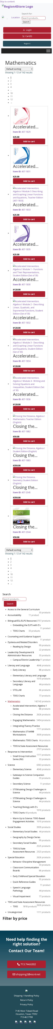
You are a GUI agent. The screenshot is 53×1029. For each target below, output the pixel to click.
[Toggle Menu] (48, 51)
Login (29, 30)
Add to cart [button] (29, 141)
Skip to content (7, 1)
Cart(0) (28, 36)
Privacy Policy (26, 1004)
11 (11, 96)
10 (11, 93)
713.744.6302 (28, 964)
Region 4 (27, 43)
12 (11, 99)
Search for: (27, 13)
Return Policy (26, 1000)
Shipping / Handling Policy (26, 995)
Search (26, 21)
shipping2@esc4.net (27, 974)
